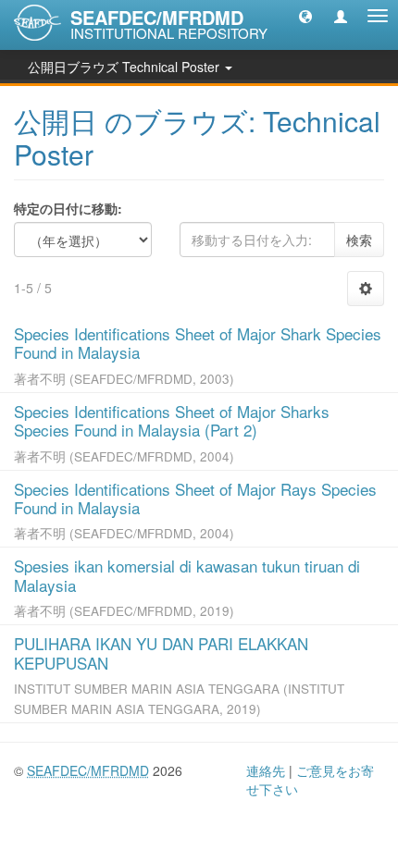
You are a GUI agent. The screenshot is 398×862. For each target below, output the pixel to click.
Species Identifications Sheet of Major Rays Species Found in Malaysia (195, 498)
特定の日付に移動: (68, 208)
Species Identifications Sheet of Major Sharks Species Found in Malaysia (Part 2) (172, 420)
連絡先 (265, 770)
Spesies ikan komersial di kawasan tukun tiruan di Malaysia (187, 575)
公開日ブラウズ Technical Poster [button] (125, 66)
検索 (359, 239)
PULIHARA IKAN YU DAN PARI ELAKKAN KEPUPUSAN (161, 652)
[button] (305, 15)
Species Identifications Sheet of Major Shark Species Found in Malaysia (197, 342)
